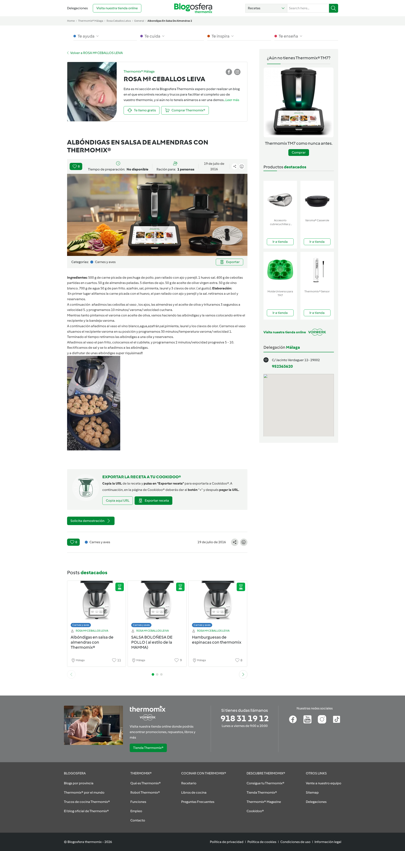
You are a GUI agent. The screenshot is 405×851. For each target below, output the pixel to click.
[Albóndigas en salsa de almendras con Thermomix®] (96, 605)
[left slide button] (71, 674)
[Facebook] (293, 719)
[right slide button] (243, 674)
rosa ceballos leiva (119, 20)
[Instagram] (322, 719)
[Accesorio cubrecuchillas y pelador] (280, 198)
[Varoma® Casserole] (317, 198)
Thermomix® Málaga (90, 20)
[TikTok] (336, 719)
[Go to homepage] (193, 8)
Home (71, 20)
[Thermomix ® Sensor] (317, 270)
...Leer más (231, 100)
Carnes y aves (80, 625)
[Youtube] (307, 719)
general (139, 20)
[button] (266, 8)
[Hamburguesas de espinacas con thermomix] (218, 605)
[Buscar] (333, 8)
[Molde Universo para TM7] (280, 270)
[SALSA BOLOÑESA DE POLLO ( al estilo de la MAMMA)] (157, 605)
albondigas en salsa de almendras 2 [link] (169, 20)
